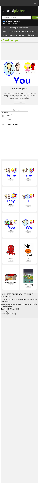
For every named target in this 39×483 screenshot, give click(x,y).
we (28, 230)
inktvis (11, 259)
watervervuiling (28, 285)
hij (7, 306)
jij (1, 306)
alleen (10, 306)
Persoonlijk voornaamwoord (18, 28)
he (10, 179)
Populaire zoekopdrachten (10, 23)
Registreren (13, 35)
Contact (21, 35)
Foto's (18, 21)
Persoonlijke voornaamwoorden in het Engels (18, 31)
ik (3, 306)
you (36, 31)
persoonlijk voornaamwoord (22, 304)
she (28, 179)
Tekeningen (8, 21)
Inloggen (5, 35)
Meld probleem (30, 35)
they (10, 204)
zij (5, 306)
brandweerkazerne (10, 282)
